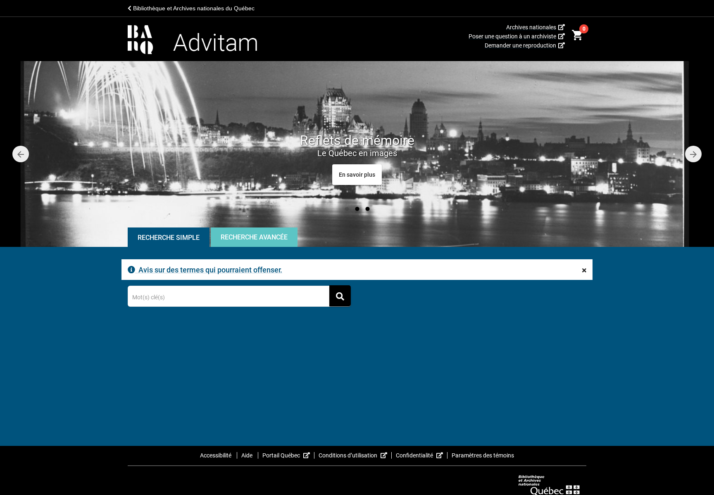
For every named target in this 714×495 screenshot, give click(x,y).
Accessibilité (216, 455)
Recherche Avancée (254, 237)
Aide (247, 455)
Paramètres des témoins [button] (483, 455)
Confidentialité (421, 455)
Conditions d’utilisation (355, 455)
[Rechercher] (340, 295)
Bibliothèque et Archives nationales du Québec (193, 8)
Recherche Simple (169, 238)
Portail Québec (288, 455)
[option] (357, 154)
